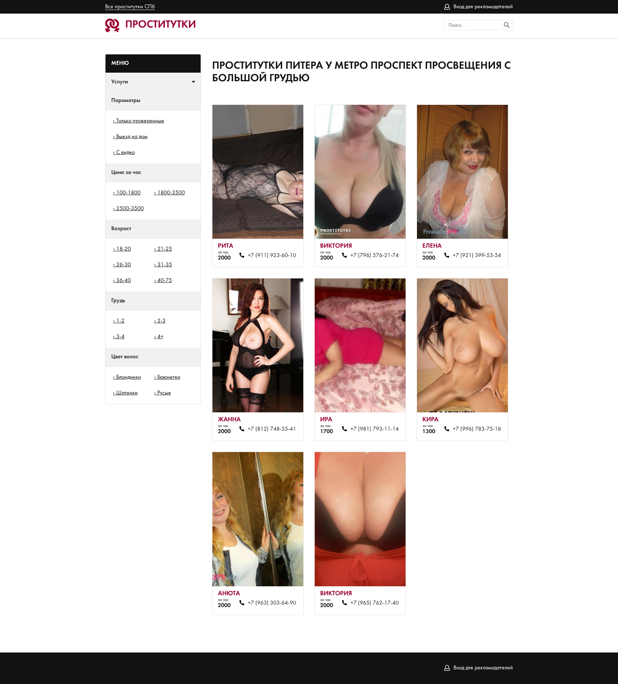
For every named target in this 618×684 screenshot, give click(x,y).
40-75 (164, 280)
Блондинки (128, 377)
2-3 (161, 321)
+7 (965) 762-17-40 (374, 603)
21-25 (164, 249)
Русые (164, 393)
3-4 (120, 337)
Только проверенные (140, 121)
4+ (160, 337)
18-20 (123, 249)
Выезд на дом (131, 137)
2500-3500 (130, 209)
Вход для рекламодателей (483, 7)
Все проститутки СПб (130, 7)
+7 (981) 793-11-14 (374, 429)
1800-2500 (171, 193)
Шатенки (127, 393)
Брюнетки (168, 377)
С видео (125, 152)
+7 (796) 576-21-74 (374, 255)
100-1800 (128, 193)
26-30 (123, 265)
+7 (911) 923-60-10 (272, 255)
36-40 (123, 280)
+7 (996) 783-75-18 (477, 429)
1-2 (120, 321)
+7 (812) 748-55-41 (272, 429)
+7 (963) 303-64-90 (272, 603)
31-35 (164, 265)
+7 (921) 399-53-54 (477, 255)
